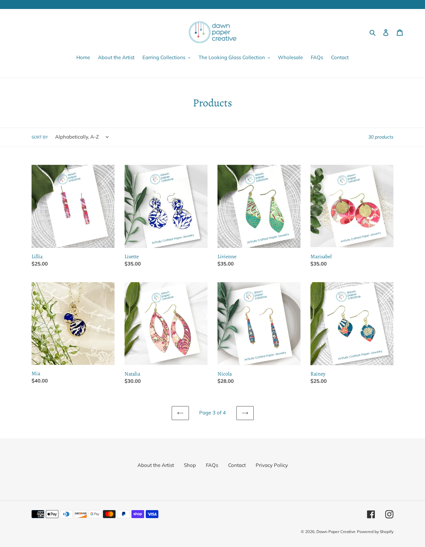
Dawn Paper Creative (336, 531)
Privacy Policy (272, 465)
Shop (190, 465)
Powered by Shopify (375, 531)
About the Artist (155, 465)
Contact (237, 465)
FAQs (212, 465)
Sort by (40, 137)
